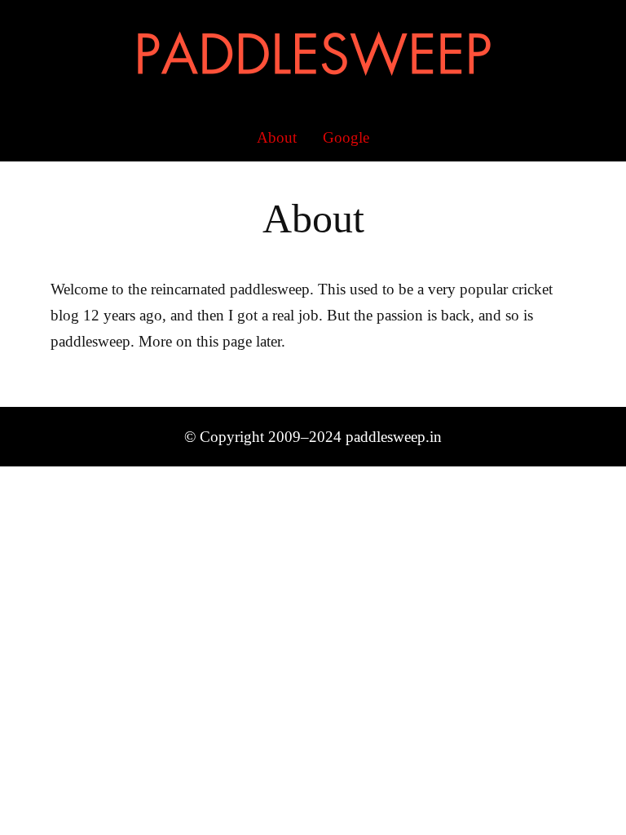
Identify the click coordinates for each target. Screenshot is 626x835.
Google (346, 137)
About (277, 137)
